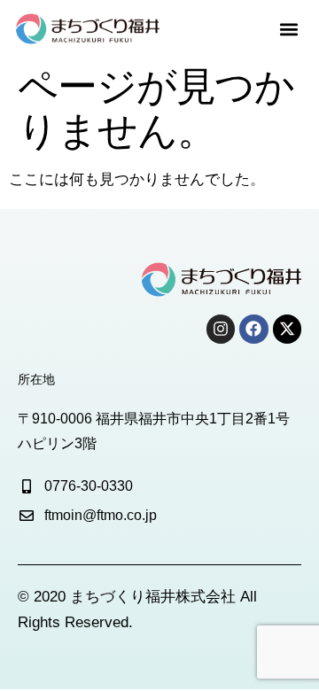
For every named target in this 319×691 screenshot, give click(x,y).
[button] (288, 28)
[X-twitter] (287, 328)
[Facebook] (253, 328)
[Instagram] (220, 328)
